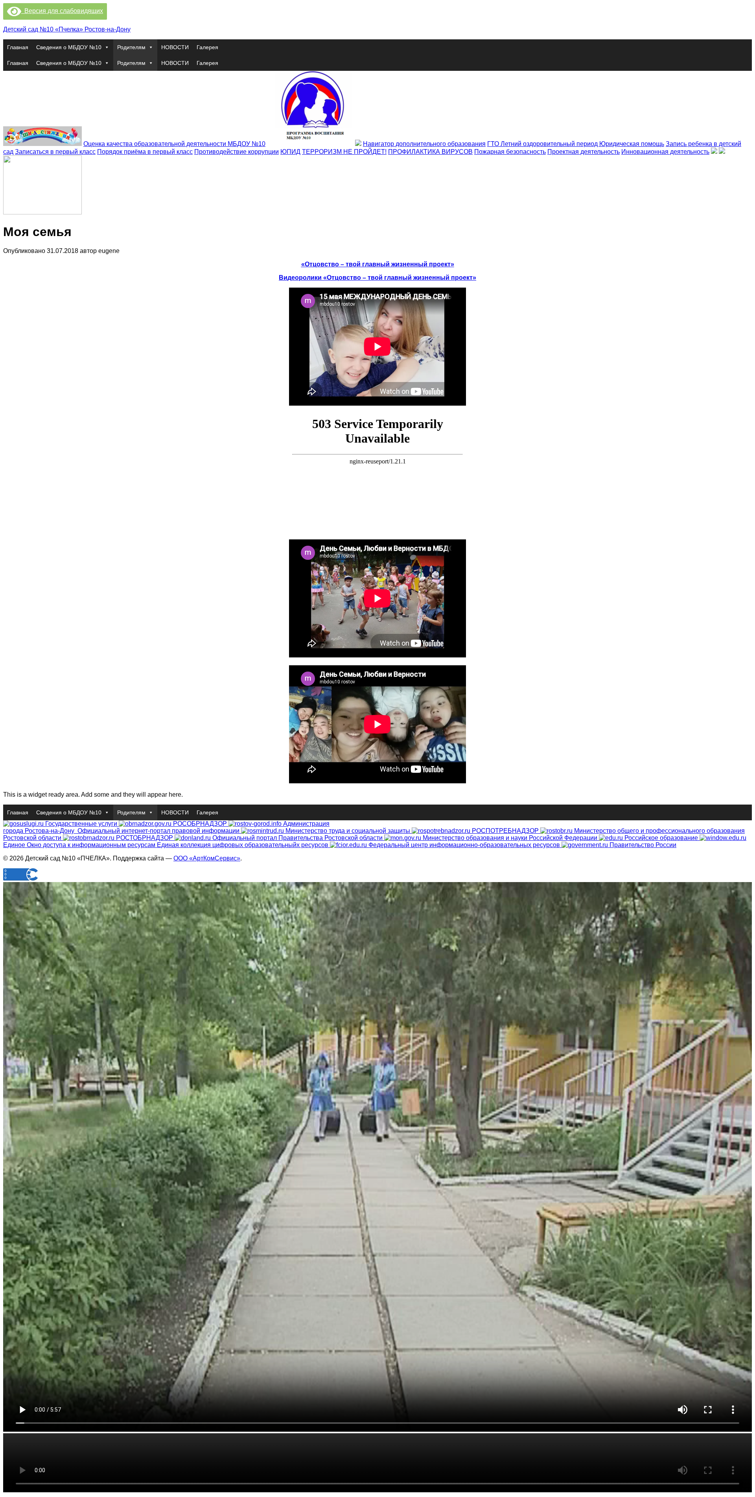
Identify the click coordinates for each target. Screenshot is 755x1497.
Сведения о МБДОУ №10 (68, 47)
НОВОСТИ (175, 47)
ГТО (494, 143)
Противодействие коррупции (236, 151)
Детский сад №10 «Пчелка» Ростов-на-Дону (67, 29)
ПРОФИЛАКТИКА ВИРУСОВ (430, 151)
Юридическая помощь (631, 143)
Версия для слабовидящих (62, 10)
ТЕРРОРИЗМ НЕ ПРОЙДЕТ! (344, 151)
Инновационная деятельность (665, 151)
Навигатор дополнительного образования (424, 143)
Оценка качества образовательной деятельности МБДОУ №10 (174, 143)
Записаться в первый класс (55, 151)
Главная (17, 47)
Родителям (131, 47)
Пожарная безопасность (510, 151)
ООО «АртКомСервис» (206, 858)
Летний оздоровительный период (550, 143)
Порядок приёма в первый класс (145, 151)
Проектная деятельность (583, 151)
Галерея (207, 47)
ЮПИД (290, 151)
